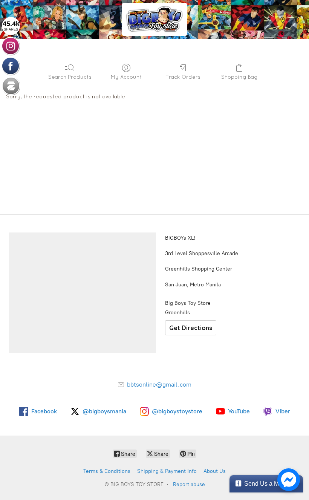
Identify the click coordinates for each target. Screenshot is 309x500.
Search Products (70, 77)
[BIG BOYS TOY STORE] (154, 19)
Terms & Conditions (106, 471)
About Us (214, 471)
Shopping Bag (239, 77)
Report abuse (189, 484)
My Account (126, 77)
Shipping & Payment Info (167, 471)
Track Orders (182, 77)
